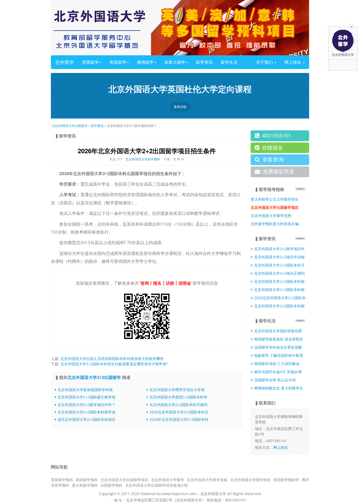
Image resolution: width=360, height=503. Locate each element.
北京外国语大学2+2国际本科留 (279, 281)
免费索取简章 (278, 171)
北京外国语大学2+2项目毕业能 (279, 256)
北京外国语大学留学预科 (142, 159)
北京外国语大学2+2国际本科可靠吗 (178, 404)
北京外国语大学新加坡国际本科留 (85, 389)
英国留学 (90, 62)
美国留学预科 (87, 479)
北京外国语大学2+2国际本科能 (279, 305)
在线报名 (272, 147)
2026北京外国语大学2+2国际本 (280, 297)
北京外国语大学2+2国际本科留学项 (86, 412)
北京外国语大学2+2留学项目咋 (279, 248)
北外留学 (64, 62)
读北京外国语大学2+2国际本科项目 (86, 419)
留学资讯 (204, 62)
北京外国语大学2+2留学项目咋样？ (86, 404)
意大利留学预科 (85, 485)
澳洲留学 (145, 62)
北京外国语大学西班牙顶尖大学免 (177, 389)
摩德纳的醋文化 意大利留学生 (278, 388)
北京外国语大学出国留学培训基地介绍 (156, 485)
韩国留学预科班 (286, 479)
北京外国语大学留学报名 (250, 479)
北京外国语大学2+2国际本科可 (279, 265)
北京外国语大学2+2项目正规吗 (279, 273)
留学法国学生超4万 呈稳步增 (277, 371)
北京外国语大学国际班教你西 (278, 330)
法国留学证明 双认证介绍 (275, 379)
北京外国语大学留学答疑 (207, 479)
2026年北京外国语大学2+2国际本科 (178, 419)
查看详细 (180, 107)
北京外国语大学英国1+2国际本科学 (178, 397)
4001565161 (276, 135)
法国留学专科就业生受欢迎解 (278, 347)
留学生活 (229, 62)
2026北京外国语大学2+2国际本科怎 (178, 412)
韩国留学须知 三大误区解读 (276, 363)
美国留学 (117, 62)
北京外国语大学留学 (167, 479)
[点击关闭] (351, 26)
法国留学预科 (111, 485)
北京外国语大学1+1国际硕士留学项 (86, 397)
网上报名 (293, 62)
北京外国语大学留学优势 (271, 215)
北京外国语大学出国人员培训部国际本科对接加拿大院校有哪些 (112, 358)
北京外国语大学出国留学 (70, 126)
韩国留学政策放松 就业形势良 (278, 339)
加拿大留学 (174, 62)
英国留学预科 (62, 479)
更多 (300, 189)
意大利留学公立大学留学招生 (275, 199)
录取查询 (273, 159)
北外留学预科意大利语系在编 (275, 223)
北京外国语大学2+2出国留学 (94, 377)
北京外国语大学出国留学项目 (124, 479)
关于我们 (265, 62)
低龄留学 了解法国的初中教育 (278, 355)
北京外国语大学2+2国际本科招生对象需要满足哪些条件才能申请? (114, 363)
